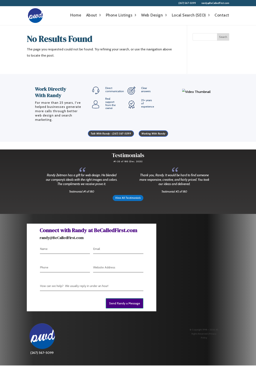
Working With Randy (153, 133)
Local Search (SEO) (189, 15)
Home (75, 15)
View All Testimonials (128, 197)
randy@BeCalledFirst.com (62, 237)
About (91, 15)
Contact (222, 15)
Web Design (152, 15)
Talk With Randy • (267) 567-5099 (111, 133)
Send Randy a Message (124, 303)
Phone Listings (119, 15)
